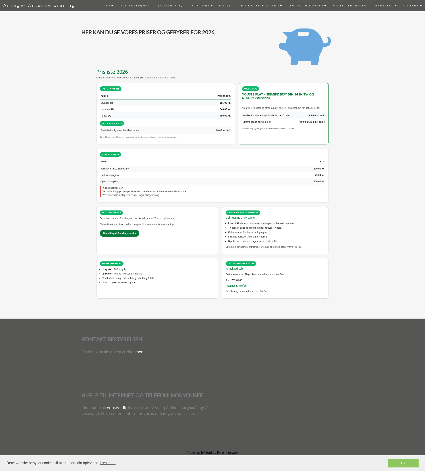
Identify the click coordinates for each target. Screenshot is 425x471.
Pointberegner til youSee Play (151, 5)
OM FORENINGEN (306, 5)
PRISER (226, 5)
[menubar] (263, 5)
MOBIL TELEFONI (350, 5)
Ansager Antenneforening (39, 5)
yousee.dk (116, 407)
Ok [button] (403, 463)
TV (108, 5)
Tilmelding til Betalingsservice (119, 233)
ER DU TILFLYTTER (260, 5)
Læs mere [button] (108, 463)
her (140, 351)
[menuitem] (109, 5)
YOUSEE (411, 5)
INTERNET (200, 5)
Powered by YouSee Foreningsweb (212, 452)
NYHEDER (384, 5)
